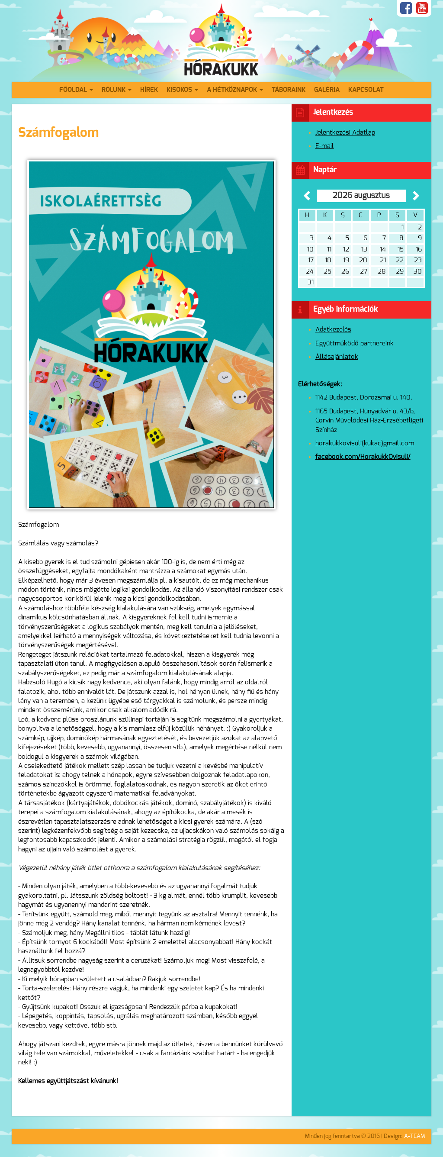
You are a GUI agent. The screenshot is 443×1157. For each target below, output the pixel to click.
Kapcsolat (366, 90)
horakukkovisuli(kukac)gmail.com (364, 443)
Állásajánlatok (336, 357)
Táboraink (288, 90)
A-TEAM (414, 1136)
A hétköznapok (233, 90)
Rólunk (114, 90)
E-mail (324, 146)
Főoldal (74, 90)
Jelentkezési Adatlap (345, 132)
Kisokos (180, 90)
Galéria (327, 90)
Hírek (149, 90)
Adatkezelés (333, 329)
